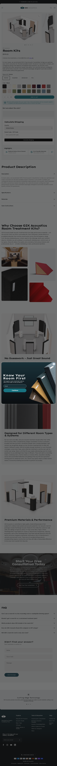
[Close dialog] (54, 364)
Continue (15, 390)
